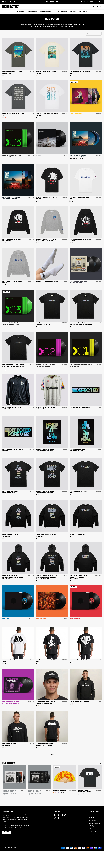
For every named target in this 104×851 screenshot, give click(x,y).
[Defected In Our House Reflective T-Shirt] (18, 474)
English (98, 1)
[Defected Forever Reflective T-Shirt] (86, 474)
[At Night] (52, 138)
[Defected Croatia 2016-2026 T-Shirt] (18, 96)
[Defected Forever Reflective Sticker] (18, 432)
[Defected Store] (10, 6)
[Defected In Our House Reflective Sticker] (86, 432)
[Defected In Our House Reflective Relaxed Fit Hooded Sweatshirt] (18, 558)
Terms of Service (94, 834)
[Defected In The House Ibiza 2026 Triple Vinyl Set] (18, 180)
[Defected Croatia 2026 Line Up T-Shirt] (52, 96)
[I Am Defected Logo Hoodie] (86, 684)
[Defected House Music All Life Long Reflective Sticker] (52, 432)
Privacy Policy (93, 831)
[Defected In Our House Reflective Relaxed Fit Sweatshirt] (18, 516)
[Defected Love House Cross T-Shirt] (52, 643)
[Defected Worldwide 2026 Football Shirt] (52, 390)
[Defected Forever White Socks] (52, 264)
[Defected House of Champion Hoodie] (86, 222)
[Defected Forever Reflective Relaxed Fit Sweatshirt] (86, 516)
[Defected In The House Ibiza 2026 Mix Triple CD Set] (86, 138)
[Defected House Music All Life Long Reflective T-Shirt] (52, 474)
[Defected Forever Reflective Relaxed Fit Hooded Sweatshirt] (86, 558)
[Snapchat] (12, 1)
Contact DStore (93, 818)
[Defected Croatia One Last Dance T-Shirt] (18, 54)
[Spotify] (14, 1)
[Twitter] (10, 1)
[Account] (93, 7)
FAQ (90, 828)
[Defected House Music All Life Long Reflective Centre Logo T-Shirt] (18, 347)
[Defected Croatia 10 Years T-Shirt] (86, 54)
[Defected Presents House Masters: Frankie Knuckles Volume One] (14, 777)
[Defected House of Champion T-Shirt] (52, 180)
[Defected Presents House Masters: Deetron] (86, 264)
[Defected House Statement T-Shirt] (90, 777)
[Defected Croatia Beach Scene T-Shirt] (52, 54)
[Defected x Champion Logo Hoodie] (18, 264)
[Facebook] (3, 1)
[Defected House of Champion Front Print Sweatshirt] (52, 222)
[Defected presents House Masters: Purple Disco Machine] (18, 684)
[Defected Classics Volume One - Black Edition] (86, 347)
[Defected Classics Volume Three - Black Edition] (18, 138)
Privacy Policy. (19, 827)
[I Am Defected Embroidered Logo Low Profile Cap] (52, 684)
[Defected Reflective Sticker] (86, 390)
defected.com (54, 1)
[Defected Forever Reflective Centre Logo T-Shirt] (52, 306)
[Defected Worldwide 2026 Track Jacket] (18, 390)
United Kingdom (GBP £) (87, 1)
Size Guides (92, 820)
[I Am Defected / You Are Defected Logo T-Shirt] (52, 726)
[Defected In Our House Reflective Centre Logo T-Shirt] (86, 306)
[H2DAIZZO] (18, 601)
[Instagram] (7, 1)
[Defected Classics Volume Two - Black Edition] (52, 347)
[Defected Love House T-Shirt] (86, 643)
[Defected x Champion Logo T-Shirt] (86, 180)
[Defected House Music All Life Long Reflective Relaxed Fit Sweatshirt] (52, 516)
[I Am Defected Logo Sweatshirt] (18, 726)
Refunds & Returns (94, 823)
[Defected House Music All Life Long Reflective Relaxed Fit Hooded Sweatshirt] (52, 558)
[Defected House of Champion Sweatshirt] (18, 222)
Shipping (91, 826)
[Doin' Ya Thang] (52, 601)
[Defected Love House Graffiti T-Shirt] (18, 643)
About (91, 815)
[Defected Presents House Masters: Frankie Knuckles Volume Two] (39, 777)
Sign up (6, 832)
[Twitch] (5, 1)
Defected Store (12, 847)
